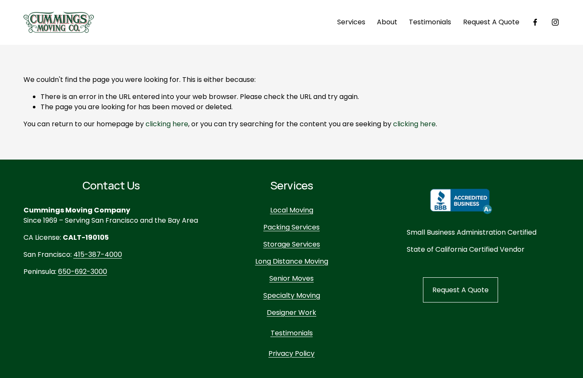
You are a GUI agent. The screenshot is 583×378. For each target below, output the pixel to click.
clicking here (167, 124)
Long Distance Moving (291, 261)
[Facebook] (535, 22)
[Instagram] (555, 22)
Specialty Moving (291, 295)
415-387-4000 (97, 254)
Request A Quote (491, 22)
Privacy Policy (291, 353)
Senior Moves (291, 278)
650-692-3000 (82, 271)
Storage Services (291, 244)
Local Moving (291, 210)
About (387, 22)
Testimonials (430, 22)
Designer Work (291, 312)
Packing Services (291, 227)
